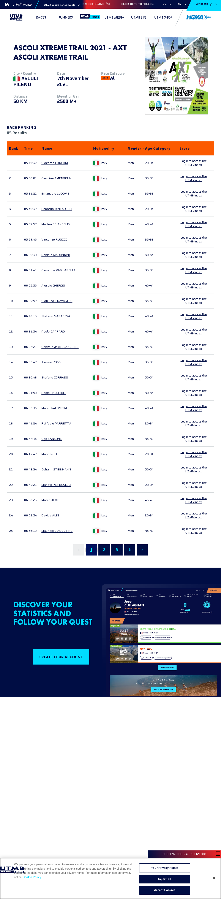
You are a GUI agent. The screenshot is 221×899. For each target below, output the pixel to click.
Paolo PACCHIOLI (53, 392)
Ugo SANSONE (51, 438)
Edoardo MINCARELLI (56, 209)
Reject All (164, 879)
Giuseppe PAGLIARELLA (58, 270)
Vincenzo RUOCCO (54, 239)
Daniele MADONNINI (55, 254)
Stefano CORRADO (54, 377)
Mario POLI (49, 454)
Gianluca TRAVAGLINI (56, 300)
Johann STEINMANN (56, 469)
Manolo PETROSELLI (56, 484)
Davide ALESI (50, 515)
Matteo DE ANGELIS (55, 224)
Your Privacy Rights (164, 867)
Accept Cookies (164, 890)
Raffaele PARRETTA (56, 423)
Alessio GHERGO (53, 285)
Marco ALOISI (50, 500)
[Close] (214, 878)
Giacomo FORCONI (54, 163)
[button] (62, 5)
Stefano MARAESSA (55, 316)
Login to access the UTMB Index (194, 163)
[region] (110, 878)
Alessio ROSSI (51, 362)
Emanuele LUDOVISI (55, 193)
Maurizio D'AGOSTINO (57, 530)
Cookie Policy (32, 877)
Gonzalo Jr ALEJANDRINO (60, 346)
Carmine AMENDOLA (56, 178)
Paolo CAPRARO (53, 331)
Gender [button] (134, 148)
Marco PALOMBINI (54, 408)
